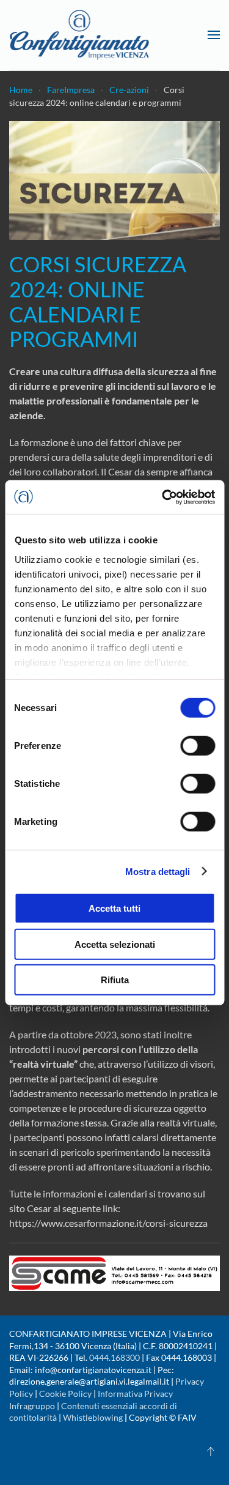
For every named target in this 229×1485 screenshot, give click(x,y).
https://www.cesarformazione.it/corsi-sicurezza (108, 1223)
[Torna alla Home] (79, 35)
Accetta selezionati (115, 944)
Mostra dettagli (158, 871)
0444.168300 (114, 1357)
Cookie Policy (65, 1393)
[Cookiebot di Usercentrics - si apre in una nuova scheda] (163, 497)
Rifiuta (115, 980)
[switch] (197, 746)
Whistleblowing (93, 1417)
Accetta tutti (114, 908)
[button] (214, 35)
